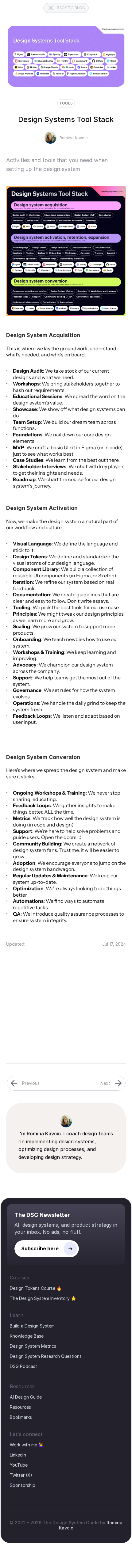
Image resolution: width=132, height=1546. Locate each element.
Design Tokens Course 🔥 (36, 1288)
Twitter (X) (21, 1475)
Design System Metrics (33, 1346)
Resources (20, 1407)
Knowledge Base (27, 1336)
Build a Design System (32, 1325)
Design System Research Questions (46, 1356)
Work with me (23, 1444)
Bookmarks (21, 1417)
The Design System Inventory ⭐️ (43, 1298)
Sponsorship (22, 1485)
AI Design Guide (26, 1397)
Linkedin (18, 1454)
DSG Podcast (23, 1366)
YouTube (19, 1465)
